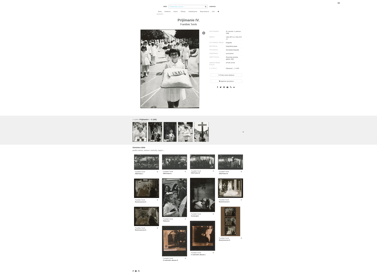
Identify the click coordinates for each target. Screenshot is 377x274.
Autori (176, 11)
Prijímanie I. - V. (231, 68)
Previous (134, 131)
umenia (213, 6)
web (165, 6)
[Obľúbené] (218, 11)
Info (213, 11)
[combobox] (188, 6)
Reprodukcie (204, 11)
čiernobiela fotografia (232, 50)
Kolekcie (168, 11)
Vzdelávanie (192, 11)
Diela (160, 11)
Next (243, 131)
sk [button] (339, 3)
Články (183, 11)
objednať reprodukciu (227, 81)
